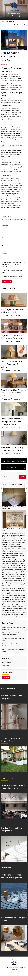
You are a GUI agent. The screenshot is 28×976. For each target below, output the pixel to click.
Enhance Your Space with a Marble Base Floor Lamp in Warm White (13, 628)
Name (4, 238)
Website (4, 254)
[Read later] (12, 16)
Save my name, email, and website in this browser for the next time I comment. (13, 264)
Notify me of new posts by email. (13, 276)
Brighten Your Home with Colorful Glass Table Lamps (13, 650)
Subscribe (6, 677)
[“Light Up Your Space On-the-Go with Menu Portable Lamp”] (14, 497)
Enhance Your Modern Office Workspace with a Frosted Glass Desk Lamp (13, 422)
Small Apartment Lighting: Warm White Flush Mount (13, 639)
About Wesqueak (6, 662)
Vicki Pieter (7, 68)
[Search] (8, 15)
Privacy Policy (5, 665)
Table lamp (3, 64)
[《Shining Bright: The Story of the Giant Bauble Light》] (14, 519)
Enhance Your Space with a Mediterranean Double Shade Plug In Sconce (12, 633)
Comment (5, 225)
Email (4, 246)
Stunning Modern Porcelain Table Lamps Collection (12, 645)
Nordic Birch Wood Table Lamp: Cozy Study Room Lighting (11, 364)
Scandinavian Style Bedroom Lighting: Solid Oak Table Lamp (13, 393)
